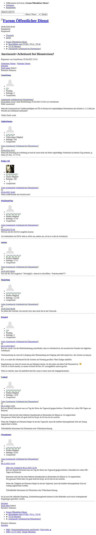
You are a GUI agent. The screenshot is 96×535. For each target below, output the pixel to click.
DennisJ (4, 317)
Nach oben (5, 506)
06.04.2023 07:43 (8, 230)
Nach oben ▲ (45, 530)
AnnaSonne (6, 75)
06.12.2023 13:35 (8, 406)
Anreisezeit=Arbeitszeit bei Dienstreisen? (17, 99)
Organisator (6, 435)
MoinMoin (5, 280)
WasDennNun (7, 201)
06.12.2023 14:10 (8, 463)
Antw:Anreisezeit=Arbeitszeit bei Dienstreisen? (19, 146)
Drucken (4, 66)
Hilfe (8, 530)
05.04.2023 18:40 (8, 192)
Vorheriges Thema (8, 63)
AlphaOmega (6, 121)
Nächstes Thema (23, 63)
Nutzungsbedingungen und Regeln (25, 530)
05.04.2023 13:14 (8, 102)
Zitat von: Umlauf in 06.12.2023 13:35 (21, 468)
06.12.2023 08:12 (8, 346)
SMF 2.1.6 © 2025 (13, 532)
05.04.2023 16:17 (8, 150)
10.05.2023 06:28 (8, 309)
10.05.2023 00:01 (8, 271)
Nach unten (5, 68)
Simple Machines (29, 532)
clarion (4, 242)
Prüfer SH (5, 161)
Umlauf (4, 377)
